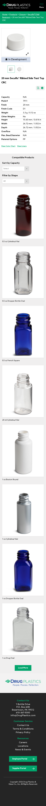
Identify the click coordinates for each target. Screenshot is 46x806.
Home (4, 15)
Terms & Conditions (23, 729)
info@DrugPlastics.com (23, 715)
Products (13, 15)
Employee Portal (19, 759)
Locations (23, 746)
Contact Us (23, 725)
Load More (23, 668)
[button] (27, 54)
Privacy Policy (23, 732)
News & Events (23, 749)
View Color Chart (8, 146)
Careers (23, 742)
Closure (22, 15)
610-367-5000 (23, 712)
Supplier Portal (19, 768)
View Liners (22, 146)
